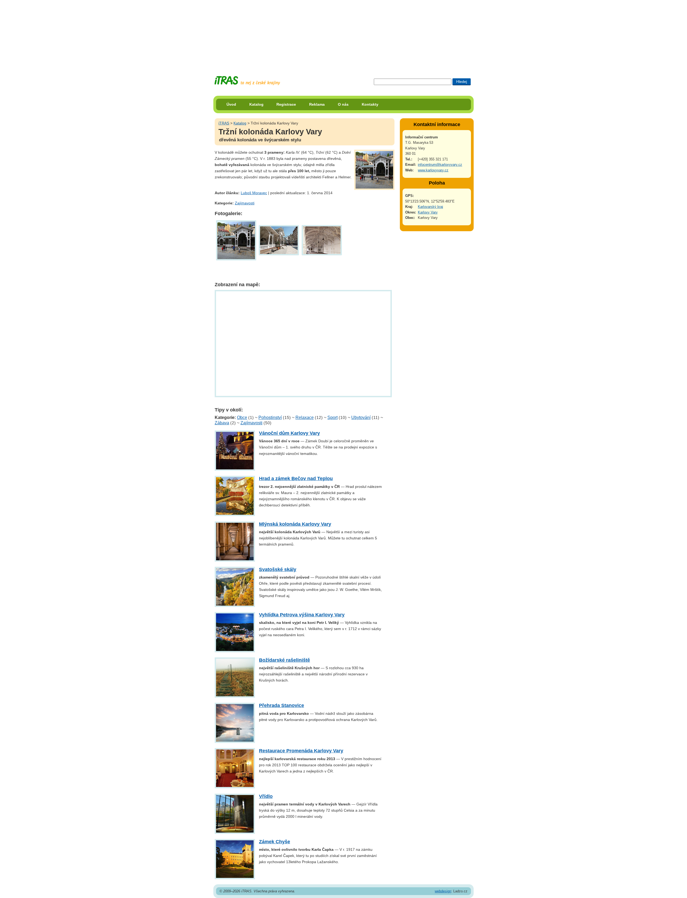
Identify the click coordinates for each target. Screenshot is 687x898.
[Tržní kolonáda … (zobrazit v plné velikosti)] (236, 240)
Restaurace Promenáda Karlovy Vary (301, 750)
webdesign (443, 891)
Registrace (286, 104)
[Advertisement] (343, 33)
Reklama (317, 104)
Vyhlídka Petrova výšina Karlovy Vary (302, 614)
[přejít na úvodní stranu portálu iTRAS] (247, 80)
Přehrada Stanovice (281, 705)
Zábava (222, 423)
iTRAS (223, 123)
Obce (242, 417)
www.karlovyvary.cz (433, 170)
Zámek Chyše (274, 841)
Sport (332, 417)
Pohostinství (270, 417)
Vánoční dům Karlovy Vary (289, 433)
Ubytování (361, 417)
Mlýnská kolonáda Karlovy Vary (295, 524)
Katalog (256, 104)
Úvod (231, 104)
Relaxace (304, 417)
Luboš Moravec (254, 193)
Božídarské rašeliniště (284, 660)
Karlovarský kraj (430, 207)
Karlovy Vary (428, 212)
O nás (343, 104)
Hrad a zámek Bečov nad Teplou (296, 478)
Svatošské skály (277, 569)
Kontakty (370, 104)
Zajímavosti (244, 203)
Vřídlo (266, 796)
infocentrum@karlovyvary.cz (440, 165)
